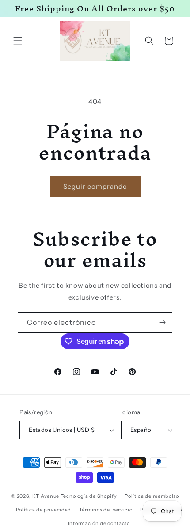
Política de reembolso (152, 496)
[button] (17, 40)
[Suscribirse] (162, 322)
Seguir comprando (95, 186)
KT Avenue (45, 496)
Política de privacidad (43, 510)
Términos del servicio (106, 510)
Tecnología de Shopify (89, 496)
